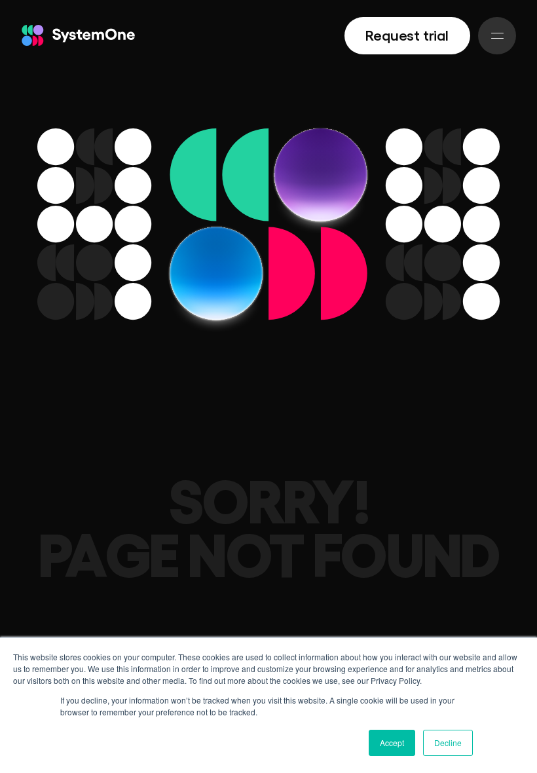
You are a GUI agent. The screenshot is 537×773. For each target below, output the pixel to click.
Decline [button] (448, 742)
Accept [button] (392, 742)
